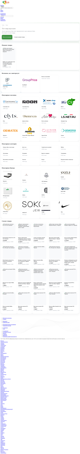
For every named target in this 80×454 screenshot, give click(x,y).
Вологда (2, 363)
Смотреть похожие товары (19, 37)
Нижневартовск (3, 393)
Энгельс (2, 448)
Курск (1, 385)
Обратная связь (6, 322)
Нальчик (2, 392)
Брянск (2, 355)
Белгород (2, 350)
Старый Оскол (3, 424)
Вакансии (5, 335)
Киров (1, 377)
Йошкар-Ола (3, 372)
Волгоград (2, 361)
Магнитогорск (3, 387)
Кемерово (2, 376)
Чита (1, 446)
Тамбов (2, 430)
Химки (2, 441)
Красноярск (3, 383)
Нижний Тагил (3, 396)
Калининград (3, 374)
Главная (3, 25)
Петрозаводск (3, 408)
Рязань (1, 415)
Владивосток (3, 357)
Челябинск (2, 443)
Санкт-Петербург (4, 341)
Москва (2, 340)
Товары (7, 25)
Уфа (1, 439)
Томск (1, 433)
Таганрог (2, 429)
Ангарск (2, 343)
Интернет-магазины (7, 318)
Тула (1, 435)
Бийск (1, 352)
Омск (1, 401)
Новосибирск (3, 400)
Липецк (2, 386)
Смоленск (2, 421)
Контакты (5, 321)
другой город (3, 452)
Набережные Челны (4, 391)
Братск (1, 354)
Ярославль (2, 451)
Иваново (2, 368)
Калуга (2, 375)
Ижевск (2, 370)
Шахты (2, 447)
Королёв (2, 380)
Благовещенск (3, 353)
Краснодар (2, 382)
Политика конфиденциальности (10, 336)
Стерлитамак (3, 426)
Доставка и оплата (7, 332)
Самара (2, 417)
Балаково (2, 347)
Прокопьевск (3, 411)
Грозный (2, 365)
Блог (4, 328)
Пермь (1, 406)
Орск (1, 404)
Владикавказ (3, 358)
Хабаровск (2, 440)
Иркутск (2, 371)
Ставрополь (3, 423)
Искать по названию (7, 37)
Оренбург (2, 403)
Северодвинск (3, 420)
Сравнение (5, 327)
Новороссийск (3, 399)
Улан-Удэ (2, 437)
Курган (2, 384)
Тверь (1, 431)
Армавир (2, 344)
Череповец (2, 445)
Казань (1, 373)
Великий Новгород (4, 356)
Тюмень (2, 436)
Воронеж (2, 364)
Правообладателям (7, 325)
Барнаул (2, 349)
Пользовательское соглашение (9, 324)
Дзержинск (2, 366)
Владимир (2, 359)
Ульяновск (2, 438)
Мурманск (2, 390)
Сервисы (5, 334)
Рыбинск (2, 414)
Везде (2, 6)
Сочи (1, 422)
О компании (5, 331)
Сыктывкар (2, 428)
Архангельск (3, 345)
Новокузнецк (3, 398)
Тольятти (2, 432)
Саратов (2, 419)
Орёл (1, 402)
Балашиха (2, 348)
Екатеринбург (3, 367)
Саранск (2, 418)
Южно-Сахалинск (4, 449)
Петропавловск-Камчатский (6, 409)
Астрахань (2, 346)
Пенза (1, 405)
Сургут (2, 427)
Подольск (2, 410)
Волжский (2, 362)
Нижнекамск (3, 394)
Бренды (4, 333)
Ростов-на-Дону (3, 413)
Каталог (2, 5)
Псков (1, 412)
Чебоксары (2, 442)
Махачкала (2, 389)
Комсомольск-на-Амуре (5, 378)
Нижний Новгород (4, 395)
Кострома (2, 381)
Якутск (2, 450)
